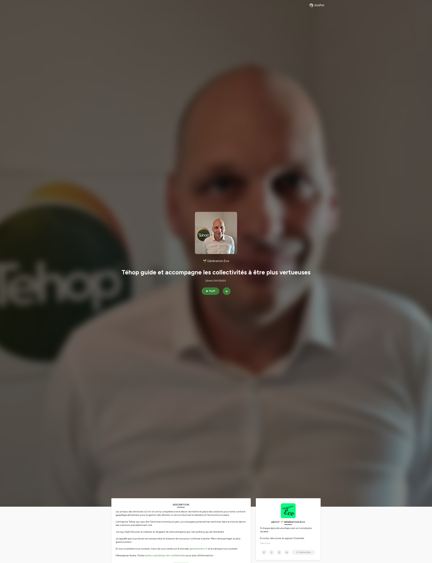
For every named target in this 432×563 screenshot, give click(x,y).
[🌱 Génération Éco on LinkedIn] (286, 552)
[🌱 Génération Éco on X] (271, 552)
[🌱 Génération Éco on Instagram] (279, 552)
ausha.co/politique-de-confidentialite (165, 555)
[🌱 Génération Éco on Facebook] (263, 552)
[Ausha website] (316, 5)
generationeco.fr (198, 548)
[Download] (227, 291)
